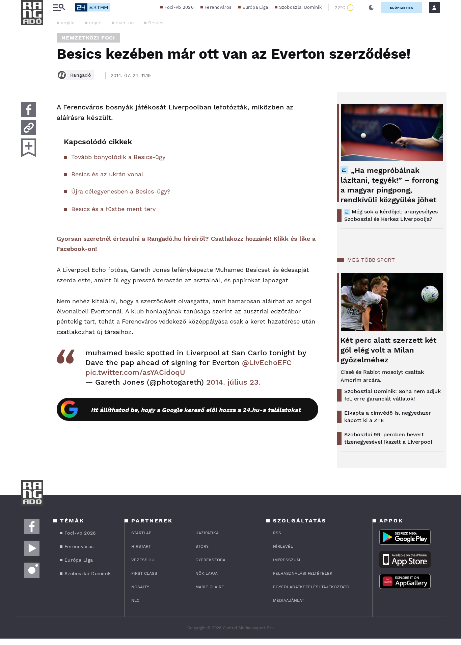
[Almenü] (59, 7)
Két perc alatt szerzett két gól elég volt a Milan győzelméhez (388, 350)
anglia (68, 22)
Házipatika (207, 533)
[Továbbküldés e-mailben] (28, 127)
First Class (144, 573)
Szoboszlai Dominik (300, 7)
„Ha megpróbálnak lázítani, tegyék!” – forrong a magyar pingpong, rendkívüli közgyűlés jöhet (389, 185)
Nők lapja (206, 573)
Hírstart (141, 546)
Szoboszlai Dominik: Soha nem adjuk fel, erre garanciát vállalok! (392, 395)
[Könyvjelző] (28, 147)
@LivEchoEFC (267, 362)
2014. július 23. (233, 382)
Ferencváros (218, 7)
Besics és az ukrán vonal (107, 174)
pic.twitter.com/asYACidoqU (135, 372)
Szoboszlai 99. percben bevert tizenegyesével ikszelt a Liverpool (388, 438)
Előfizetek (401, 7)
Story (202, 546)
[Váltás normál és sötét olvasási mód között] (371, 7)
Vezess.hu (143, 560)
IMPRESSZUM (286, 560)
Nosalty (140, 587)
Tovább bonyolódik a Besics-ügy (118, 156)
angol (95, 22)
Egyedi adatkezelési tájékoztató (311, 587)
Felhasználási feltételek (302, 573)
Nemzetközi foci (88, 37)
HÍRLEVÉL (283, 546)
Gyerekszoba (210, 560)
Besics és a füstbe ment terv (113, 208)
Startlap (141, 533)
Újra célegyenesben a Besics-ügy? (120, 191)
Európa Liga (255, 7)
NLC (135, 600)
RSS (277, 533)
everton (125, 22)
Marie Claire (209, 587)
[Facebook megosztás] (28, 109)
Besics (155, 22)
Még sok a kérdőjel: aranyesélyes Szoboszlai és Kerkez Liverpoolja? (391, 215)
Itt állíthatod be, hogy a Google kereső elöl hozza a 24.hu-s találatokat (196, 409)
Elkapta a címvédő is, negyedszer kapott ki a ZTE (387, 416)
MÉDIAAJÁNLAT (288, 600)
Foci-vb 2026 (179, 7)
